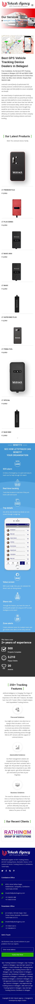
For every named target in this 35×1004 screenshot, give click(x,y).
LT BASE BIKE (6, 432)
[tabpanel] (17, 291)
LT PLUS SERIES (7, 222)
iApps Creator (22, 1000)
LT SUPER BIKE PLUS (9, 317)
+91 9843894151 (10, 928)
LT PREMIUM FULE (8, 190)
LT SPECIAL (6, 400)
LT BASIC (5, 285)
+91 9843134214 (10, 926)
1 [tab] (17, 438)
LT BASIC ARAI (7, 254)
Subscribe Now (17, 955)
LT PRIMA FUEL (7, 349)
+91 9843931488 (10, 897)
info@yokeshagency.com (17, 893)
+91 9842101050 (10, 899)
